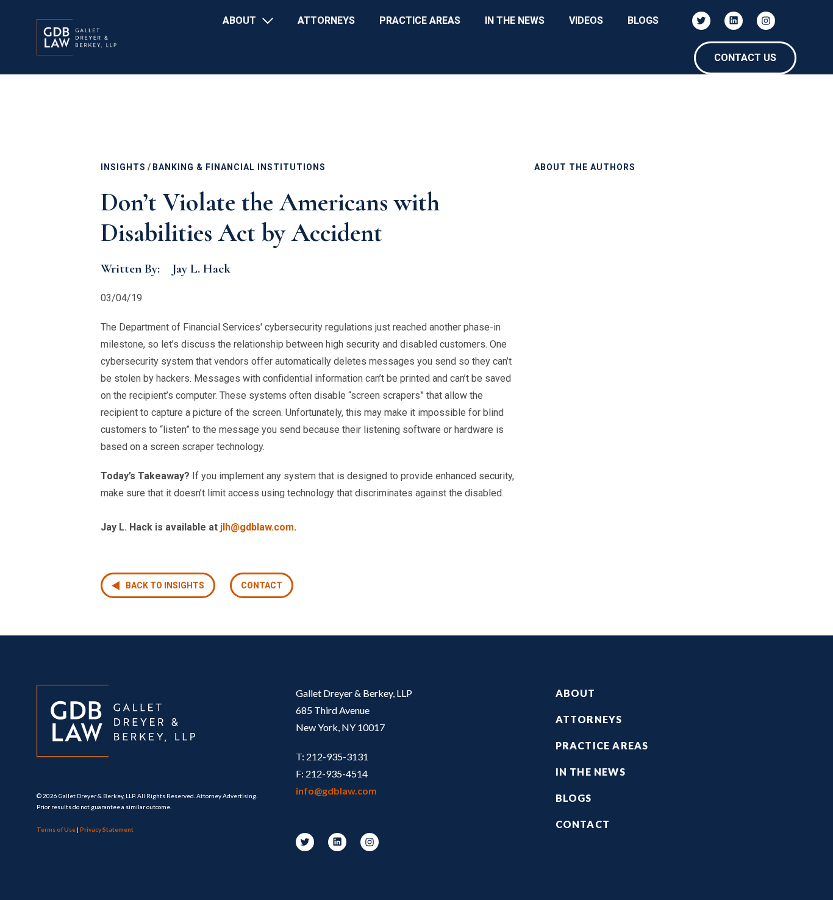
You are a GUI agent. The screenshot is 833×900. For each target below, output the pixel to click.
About (239, 20)
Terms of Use (56, 829)
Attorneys (326, 20)
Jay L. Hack (201, 268)
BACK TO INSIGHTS (165, 585)
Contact (261, 585)
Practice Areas (419, 20)
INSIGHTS (123, 167)
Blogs (643, 20)
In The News (515, 20)
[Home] (83, 37)
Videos (586, 20)
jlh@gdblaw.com (257, 527)
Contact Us (745, 57)
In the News (591, 771)
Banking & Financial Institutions (239, 167)
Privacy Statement (107, 829)
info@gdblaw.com (336, 790)
